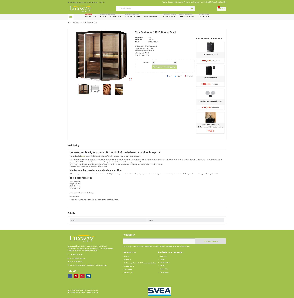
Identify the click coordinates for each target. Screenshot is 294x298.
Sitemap (162, 266)
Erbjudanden (73, 2)
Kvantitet (146, 62)
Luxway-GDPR (129, 266)
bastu (83, 156)
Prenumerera (212, 241)
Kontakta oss (93, 2)
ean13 (137, 42)
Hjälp (102, 2)
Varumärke (139, 37)
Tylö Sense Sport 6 (210, 54)
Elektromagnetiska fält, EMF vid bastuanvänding (139, 263)
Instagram (88, 276)
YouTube (76, 276)
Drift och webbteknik (74, 292)
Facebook (70, 276)
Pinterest (190, 76)
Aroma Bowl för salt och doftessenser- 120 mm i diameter (210, 126)
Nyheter (162, 259)
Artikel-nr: (138, 40)
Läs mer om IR (164, 262)
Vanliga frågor (164, 269)
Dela (170, 76)
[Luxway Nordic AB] (81, 8)
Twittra (179, 76)
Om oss (83, 2)
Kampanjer (163, 256)
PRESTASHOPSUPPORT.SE (89, 292)
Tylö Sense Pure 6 (210, 78)
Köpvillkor (127, 260)
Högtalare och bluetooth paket (210, 101)
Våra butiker (128, 269)
